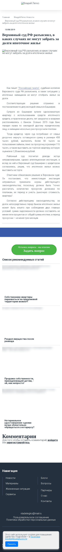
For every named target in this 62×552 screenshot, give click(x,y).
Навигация (9, 471)
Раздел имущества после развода (19, 340)
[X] (25, 232)
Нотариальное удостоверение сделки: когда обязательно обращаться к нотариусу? (19, 423)
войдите (53, 440)
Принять (12, 544)
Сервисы (11, 494)
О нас (44, 496)
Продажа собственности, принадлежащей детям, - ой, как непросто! (19, 381)
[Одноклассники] (40, 232)
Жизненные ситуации (18, 489)
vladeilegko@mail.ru (31, 513)
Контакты (46, 501)
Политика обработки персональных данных (31, 519)
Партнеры (46, 490)
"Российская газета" (28, 88)
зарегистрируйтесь (18, 442)
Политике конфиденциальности (22, 537)
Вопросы (46, 483)
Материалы (12, 483)
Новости (10, 478)
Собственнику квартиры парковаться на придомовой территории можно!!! (21, 299)
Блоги (44, 478)
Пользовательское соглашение (31, 517)
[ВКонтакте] (33, 232)
